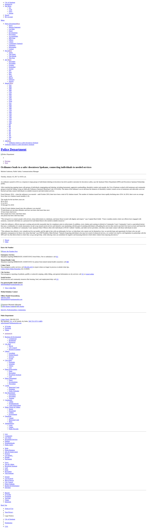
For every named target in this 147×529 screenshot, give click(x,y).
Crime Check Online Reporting (11, 269)
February (11, 79)
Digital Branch (13, 355)
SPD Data (12, 38)
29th (10, 88)
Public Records (13, 429)
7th (10, 128)
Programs (12, 362)
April (10, 76)
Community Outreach (15, 43)
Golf (10, 376)
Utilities (11, 412)
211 (57, 279)
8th (10, 126)
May (10, 74)
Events (11, 358)
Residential (12, 340)
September (12, 67)
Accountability (13, 36)
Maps (10, 421)
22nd (10, 101)
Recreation (12, 373)
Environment (13, 414)
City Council (13, 348)
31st (10, 85)
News (10, 25)
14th (10, 116)
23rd (10, 99)
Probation (12, 389)
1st (10, 139)
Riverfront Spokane (15, 375)
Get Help (12, 29)
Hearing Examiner (14, 349)
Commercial (12, 339)
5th (10, 132)
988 (67, 262)
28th (10, 90)
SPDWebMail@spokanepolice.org (12, 284)
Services (11, 357)
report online (90, 274)
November (12, 63)
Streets (11, 409)
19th (10, 107)
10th (10, 123)
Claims (11, 427)
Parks (10, 371)
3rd (10, 135)
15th (10, 114)
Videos (11, 366)
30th (10, 87)
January (11, 81)
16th (10, 112)
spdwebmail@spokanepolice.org (11, 323)
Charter (11, 418)
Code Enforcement (15, 405)
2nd (10, 137)
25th (10, 96)
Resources (12, 342)
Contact (11, 49)
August (11, 69)
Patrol (10, 31)
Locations (12, 353)
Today (11, 52)
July (10, 70)
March (11, 78)
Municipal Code (14, 420)
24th (10, 97)
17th (10, 110)
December (12, 61)
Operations (12, 394)
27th (10, 92)
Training (11, 398)
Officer (11, 40)
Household (12, 411)
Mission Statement (14, 27)
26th (10, 94)
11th (10, 121)
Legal (10, 425)
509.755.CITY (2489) (35, 321)
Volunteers (12, 45)
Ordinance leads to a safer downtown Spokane (23, 143)
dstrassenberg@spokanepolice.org (11, 299)
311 (83, 274)
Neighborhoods (14, 403)
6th (10, 130)
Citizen (11, 42)
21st (10, 103)
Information (12, 47)
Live (10, 367)
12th (10, 119)
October (11, 65)
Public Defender (14, 391)
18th (10, 108)
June (10, 72)
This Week (12, 54)
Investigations (13, 33)
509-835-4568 (5, 297)
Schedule (12, 364)
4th (10, 134)
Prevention (12, 34)
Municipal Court (14, 387)
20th (10, 105)
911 (57, 256)
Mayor (11, 346)
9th (10, 125)
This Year (12, 58)
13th (10, 117)
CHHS (11, 402)
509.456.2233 (28, 267)
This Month (12, 56)
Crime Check (5, 319)
